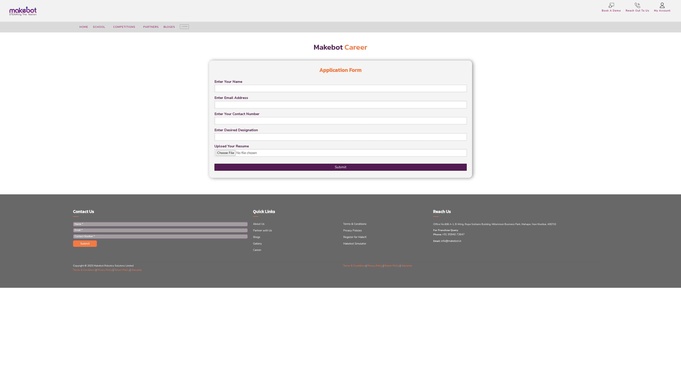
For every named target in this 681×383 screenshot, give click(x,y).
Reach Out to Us (637, 10)
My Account (662, 10)
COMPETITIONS (124, 27)
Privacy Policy (375, 265)
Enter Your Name (228, 82)
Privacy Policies (352, 230)
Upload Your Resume (231, 146)
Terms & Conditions (354, 224)
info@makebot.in (450, 241)
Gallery (257, 243)
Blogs (256, 237)
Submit (340, 167)
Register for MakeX (355, 237)
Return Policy (392, 265)
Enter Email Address (231, 98)
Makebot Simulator (354, 243)
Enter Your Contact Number (236, 114)
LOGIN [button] (184, 26)
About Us (258, 224)
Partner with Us (262, 230)
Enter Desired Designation (236, 130)
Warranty (406, 265)
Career (257, 250)
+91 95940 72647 (453, 234)
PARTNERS (151, 27)
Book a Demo (611, 10)
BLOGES (169, 27)
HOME (83, 27)
